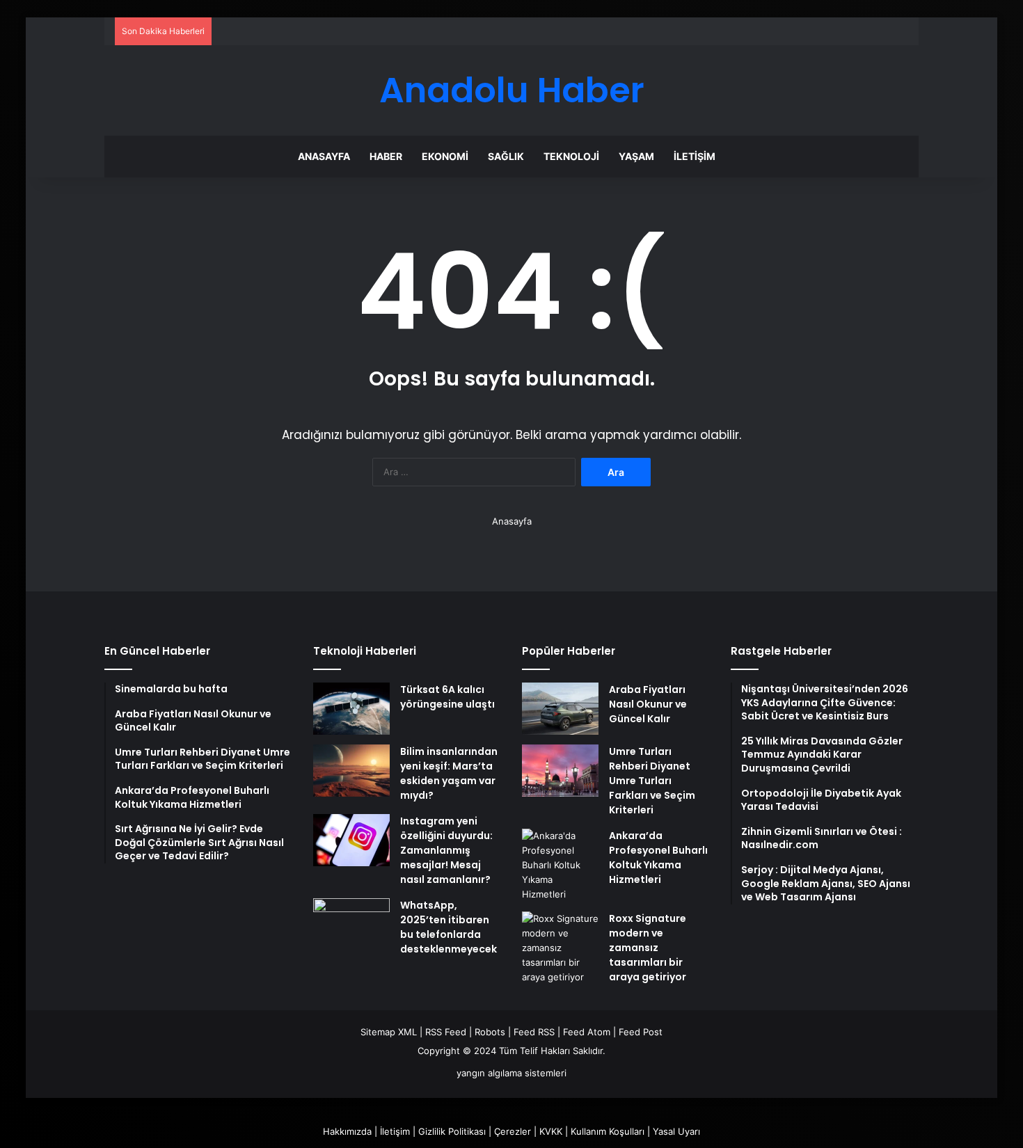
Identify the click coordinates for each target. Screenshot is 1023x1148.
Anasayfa (324, 156)
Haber (386, 156)
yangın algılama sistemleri (511, 1072)
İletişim (694, 156)
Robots (490, 1031)
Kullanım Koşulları (607, 1131)
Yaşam (636, 156)
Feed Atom (586, 1031)
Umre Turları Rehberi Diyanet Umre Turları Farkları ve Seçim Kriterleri (652, 780)
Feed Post (641, 1031)
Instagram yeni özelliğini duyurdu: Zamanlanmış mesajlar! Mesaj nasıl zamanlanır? (446, 850)
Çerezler (512, 1131)
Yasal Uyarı (676, 1131)
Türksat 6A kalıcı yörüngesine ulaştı (447, 697)
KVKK (550, 1131)
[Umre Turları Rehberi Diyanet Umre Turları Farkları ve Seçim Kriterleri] (560, 770)
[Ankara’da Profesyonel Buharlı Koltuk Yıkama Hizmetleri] (560, 865)
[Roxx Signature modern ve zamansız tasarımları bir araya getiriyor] (560, 947)
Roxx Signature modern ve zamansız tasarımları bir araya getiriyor (647, 947)
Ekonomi (445, 156)
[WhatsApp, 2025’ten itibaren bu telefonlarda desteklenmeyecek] (351, 924)
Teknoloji (571, 156)
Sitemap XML (388, 1031)
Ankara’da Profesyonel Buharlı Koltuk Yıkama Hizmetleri (658, 857)
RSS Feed (445, 1031)
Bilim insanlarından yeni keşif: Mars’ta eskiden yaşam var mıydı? (449, 773)
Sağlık (506, 156)
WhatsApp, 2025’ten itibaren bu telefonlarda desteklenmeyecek (448, 927)
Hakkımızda (347, 1131)
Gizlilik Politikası (452, 1131)
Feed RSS (534, 1031)
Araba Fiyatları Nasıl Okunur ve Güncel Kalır (648, 704)
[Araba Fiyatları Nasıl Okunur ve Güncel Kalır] (560, 709)
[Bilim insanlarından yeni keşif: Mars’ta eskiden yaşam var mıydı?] (351, 770)
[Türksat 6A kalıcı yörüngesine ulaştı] (351, 709)
